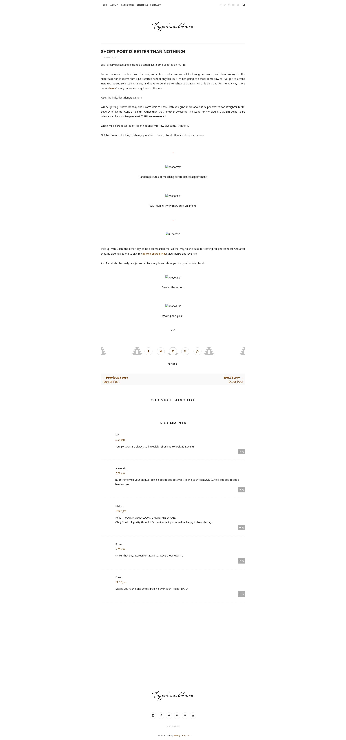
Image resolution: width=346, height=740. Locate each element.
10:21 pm (120, 511)
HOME (104, 5)
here (112, 88)
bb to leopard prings (154, 253)
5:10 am (120, 549)
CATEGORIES (128, 5)
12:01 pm (120, 582)
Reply (241, 451)
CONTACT (155, 5)
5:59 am (120, 440)
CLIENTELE (142, 5)
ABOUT (114, 5)
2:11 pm (120, 473)
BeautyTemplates (182, 735)
